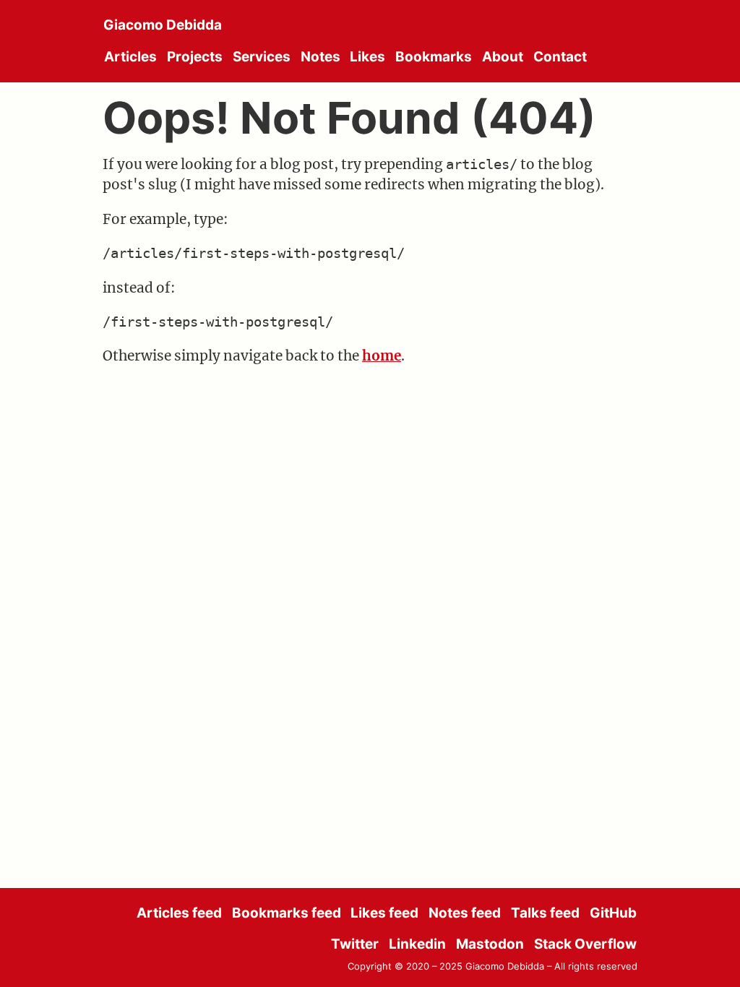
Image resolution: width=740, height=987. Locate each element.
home (381, 355)
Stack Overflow (585, 944)
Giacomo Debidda (162, 25)
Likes (367, 56)
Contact (560, 56)
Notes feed (465, 913)
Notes (320, 56)
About (502, 56)
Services (262, 56)
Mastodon (490, 944)
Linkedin (417, 944)
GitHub (613, 913)
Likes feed (384, 913)
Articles (130, 56)
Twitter (355, 944)
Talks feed (545, 913)
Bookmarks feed (286, 913)
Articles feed (179, 913)
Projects (195, 56)
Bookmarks (433, 56)
